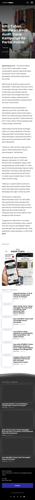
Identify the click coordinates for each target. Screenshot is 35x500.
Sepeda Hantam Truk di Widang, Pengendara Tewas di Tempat (22, 295)
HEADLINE (16, 324)
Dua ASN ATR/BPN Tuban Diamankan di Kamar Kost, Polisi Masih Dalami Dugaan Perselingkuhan (23, 346)
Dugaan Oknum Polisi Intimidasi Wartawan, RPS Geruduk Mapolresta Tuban (21, 359)
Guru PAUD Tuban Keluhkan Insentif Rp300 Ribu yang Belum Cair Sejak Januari (23, 334)
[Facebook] (11, 497)
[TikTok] (17, 497)
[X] (21, 497)
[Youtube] (24, 497)
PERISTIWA (16, 298)
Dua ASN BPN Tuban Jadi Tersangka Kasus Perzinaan (23, 320)
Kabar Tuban (16, 52)
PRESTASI (15, 314)
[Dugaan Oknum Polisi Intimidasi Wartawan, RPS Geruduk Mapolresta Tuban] (7, 361)
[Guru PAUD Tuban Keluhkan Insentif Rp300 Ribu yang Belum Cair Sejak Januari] (7, 336)
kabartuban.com (15, 199)
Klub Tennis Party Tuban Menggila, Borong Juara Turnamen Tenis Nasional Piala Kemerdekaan (23, 309)
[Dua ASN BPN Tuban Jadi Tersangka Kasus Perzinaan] (7, 323)
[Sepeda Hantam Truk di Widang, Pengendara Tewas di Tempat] (7, 297)
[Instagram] (14, 497)
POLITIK (5, 47)
